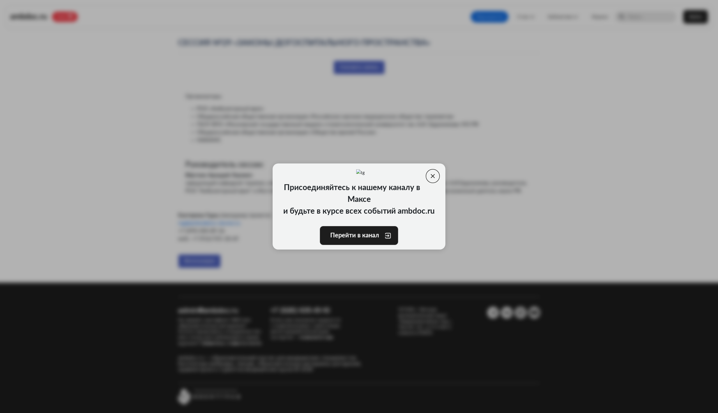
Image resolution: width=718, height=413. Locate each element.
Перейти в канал (355, 235)
